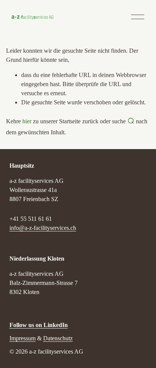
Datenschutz (58, 338)
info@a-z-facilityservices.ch (42, 228)
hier (26, 121)
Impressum (22, 338)
